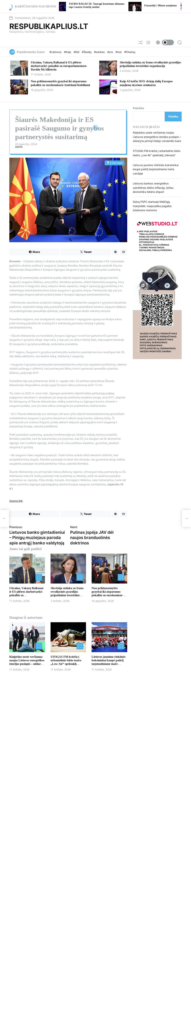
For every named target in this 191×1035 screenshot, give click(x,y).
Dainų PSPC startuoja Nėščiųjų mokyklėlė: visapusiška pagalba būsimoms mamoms (152, 206)
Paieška (138, 108)
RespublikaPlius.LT (48, 26)
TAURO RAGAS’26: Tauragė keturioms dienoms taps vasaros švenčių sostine (63, 5)
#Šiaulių (87, 51)
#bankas (99, 51)
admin (19, 147)
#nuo (118, 51)
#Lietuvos (55, 51)
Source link (16, 500)
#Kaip (68, 51)
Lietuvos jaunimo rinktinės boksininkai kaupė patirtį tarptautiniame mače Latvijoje (156, 169)
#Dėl (77, 51)
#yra (110, 51)
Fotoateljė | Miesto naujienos (127, 5)
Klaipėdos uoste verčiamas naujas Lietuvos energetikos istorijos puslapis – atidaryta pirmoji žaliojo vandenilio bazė (27, 664)
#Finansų (129, 51)
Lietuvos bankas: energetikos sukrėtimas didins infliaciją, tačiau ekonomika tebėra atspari (153, 187)
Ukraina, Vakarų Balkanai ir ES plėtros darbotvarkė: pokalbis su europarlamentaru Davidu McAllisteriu (59, 66)
